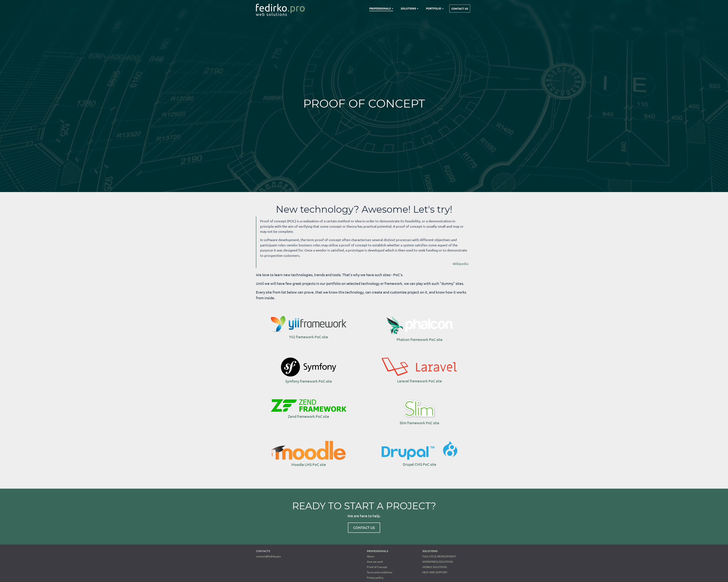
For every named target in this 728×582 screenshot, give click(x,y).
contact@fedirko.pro (268, 556)
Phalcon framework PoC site (419, 339)
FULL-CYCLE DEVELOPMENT (439, 556)
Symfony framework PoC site (308, 381)
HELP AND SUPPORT (434, 572)
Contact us (459, 8)
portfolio (434, 8)
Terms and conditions (379, 572)
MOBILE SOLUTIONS (434, 567)
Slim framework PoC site (419, 422)
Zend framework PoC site (308, 416)
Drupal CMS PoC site (419, 464)
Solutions (409, 8)
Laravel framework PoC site (419, 381)
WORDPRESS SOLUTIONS (437, 561)
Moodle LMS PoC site (308, 464)
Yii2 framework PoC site (308, 336)
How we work (375, 561)
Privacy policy (375, 577)
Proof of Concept (377, 567)
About (370, 556)
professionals (380, 8)
